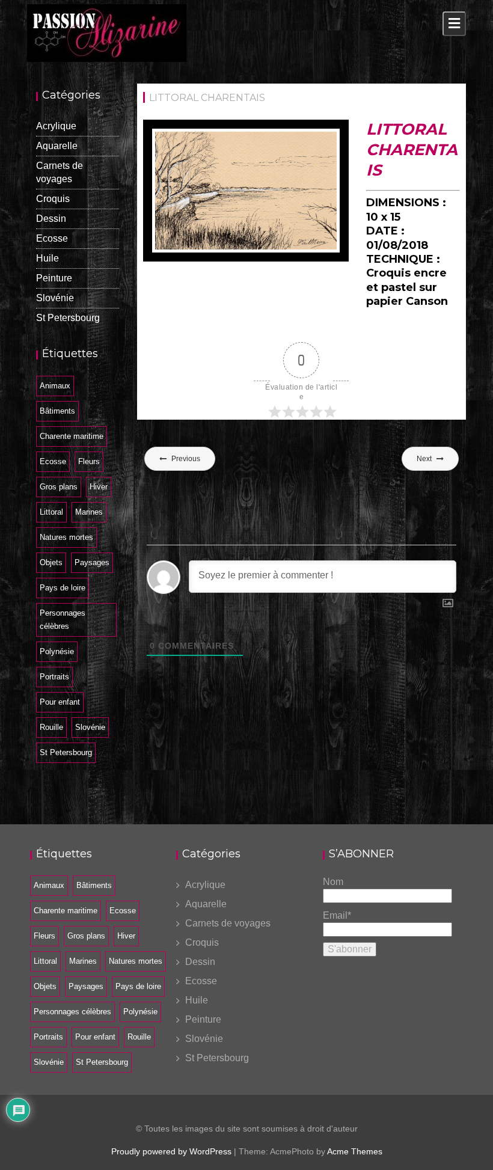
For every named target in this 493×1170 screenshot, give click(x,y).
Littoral (51, 511)
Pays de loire (62, 587)
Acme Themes (354, 1151)
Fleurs (89, 461)
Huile (47, 258)
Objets (51, 562)
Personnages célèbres (62, 619)
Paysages (92, 562)
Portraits (54, 676)
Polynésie (57, 651)
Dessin (51, 218)
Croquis (53, 199)
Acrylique (56, 126)
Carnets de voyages (228, 923)
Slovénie (55, 298)
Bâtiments (57, 410)
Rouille (51, 727)
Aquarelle (57, 146)
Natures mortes (66, 537)
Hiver (99, 486)
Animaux (55, 385)
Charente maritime (71, 436)
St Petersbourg (68, 318)
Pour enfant (60, 701)
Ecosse (52, 238)
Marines (89, 511)
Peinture (54, 278)
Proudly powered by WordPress (171, 1151)
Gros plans (59, 486)
